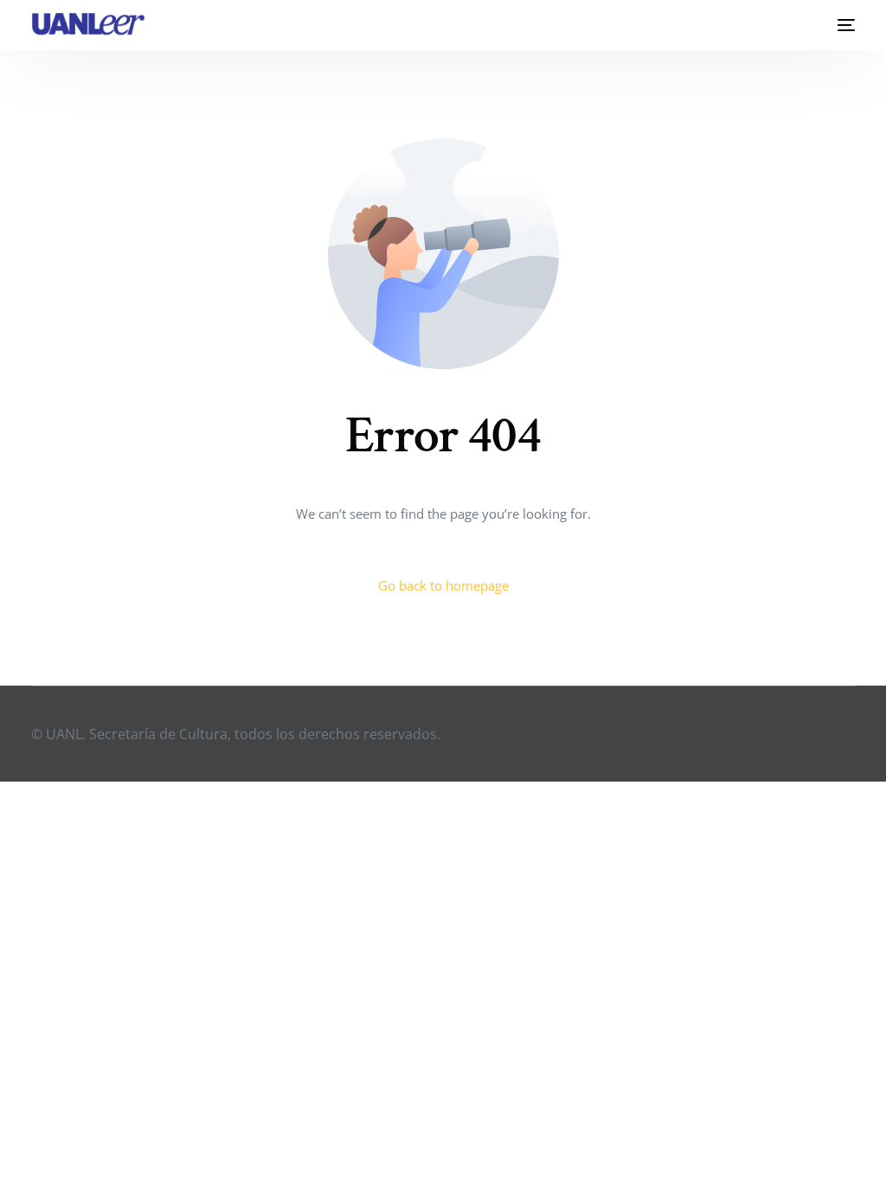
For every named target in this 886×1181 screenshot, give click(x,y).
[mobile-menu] (842, 25)
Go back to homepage (443, 585)
